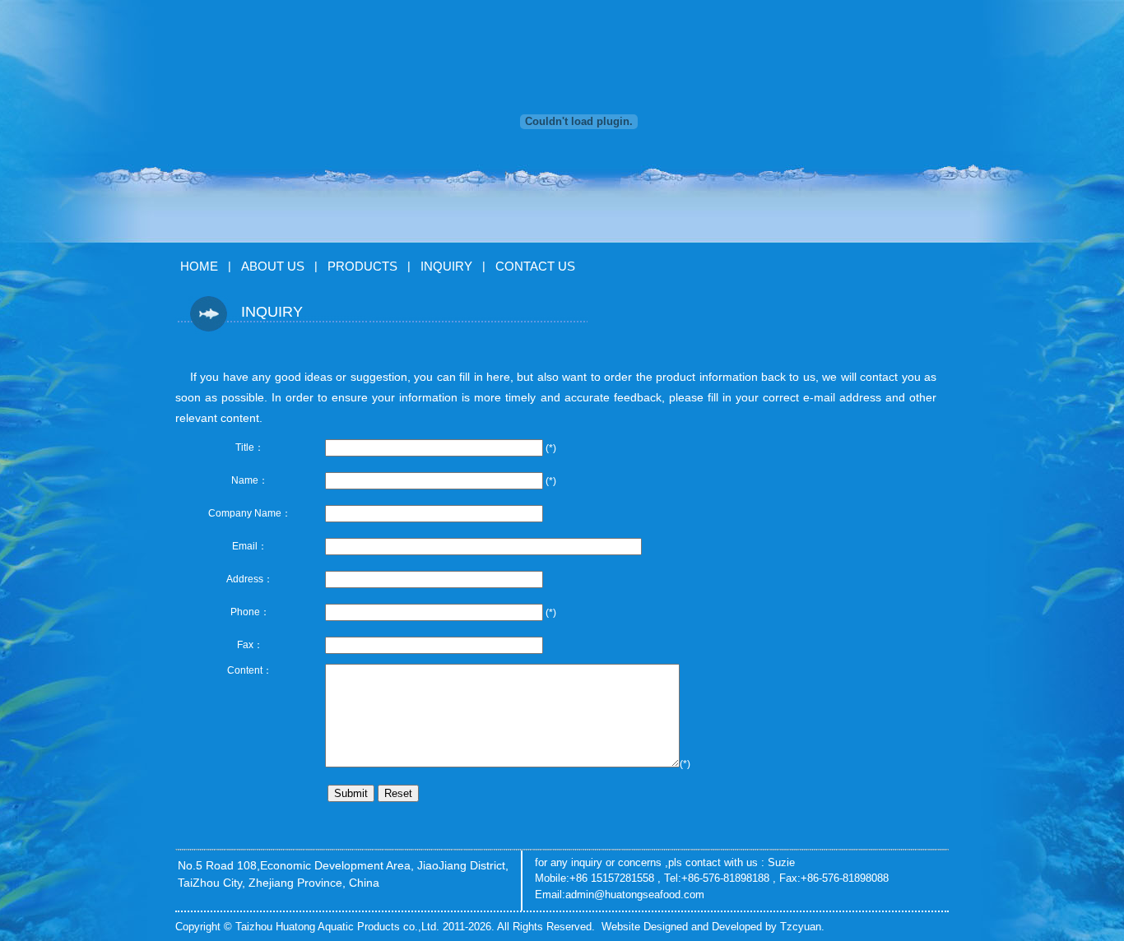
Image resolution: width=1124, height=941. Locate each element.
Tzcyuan (800, 926)
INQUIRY (446, 266)
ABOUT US (272, 266)
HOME (199, 266)
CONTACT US (535, 266)
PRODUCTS (362, 266)
